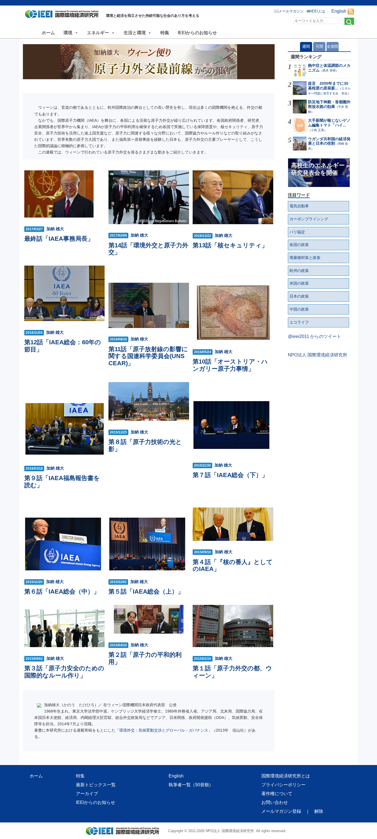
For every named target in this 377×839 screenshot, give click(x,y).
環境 (67, 32)
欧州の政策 (299, 270)
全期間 (332, 46)
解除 (318, 811)
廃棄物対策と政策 (305, 257)
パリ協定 (297, 232)
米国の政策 (299, 283)
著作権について (276, 793)
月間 (319, 46)
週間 (306, 46)
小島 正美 (317, 130)
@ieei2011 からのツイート (314, 336)
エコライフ (299, 322)
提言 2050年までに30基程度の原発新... (328, 85)
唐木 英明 (329, 70)
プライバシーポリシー (283, 784)
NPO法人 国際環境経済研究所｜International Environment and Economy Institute (63, 15)
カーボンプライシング (309, 219)
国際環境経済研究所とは (285, 776)
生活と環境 (135, 32)
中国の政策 (299, 309)
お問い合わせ (274, 802)
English (338, 11)
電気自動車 (299, 206)
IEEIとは (318, 11)
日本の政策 (299, 296)
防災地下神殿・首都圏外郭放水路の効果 (329, 104)
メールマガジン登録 (281, 811)
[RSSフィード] (350, 11)
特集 (164, 32)
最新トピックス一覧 (96, 784)
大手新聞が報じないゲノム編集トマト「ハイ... (329, 122)
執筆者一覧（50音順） (191, 784)
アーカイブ (87, 793)
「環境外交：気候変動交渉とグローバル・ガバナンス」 (163, 730)
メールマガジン (291, 11)
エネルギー (98, 32)
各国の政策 (299, 244)
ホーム (48, 32)
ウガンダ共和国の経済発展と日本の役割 (329, 141)
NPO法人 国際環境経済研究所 (317, 355)
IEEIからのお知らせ (197, 32)
